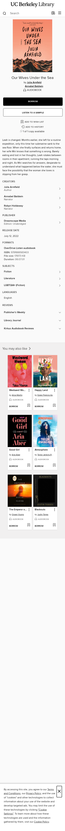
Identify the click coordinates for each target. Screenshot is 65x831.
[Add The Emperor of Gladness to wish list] (29, 525)
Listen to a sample (33, 112)
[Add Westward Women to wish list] (29, 406)
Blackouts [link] (40, 509)
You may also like (15, 349)
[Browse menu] (60, 13)
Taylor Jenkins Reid (45, 455)
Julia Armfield (34, 82)
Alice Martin (17, 395)
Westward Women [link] (18, 390)
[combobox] (26, 13)
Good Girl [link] (14, 449)
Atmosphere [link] (41, 449)
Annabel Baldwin (34, 86)
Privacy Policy (33, 793)
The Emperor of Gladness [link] (18, 509)
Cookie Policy (41, 821)
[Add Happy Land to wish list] (54, 406)
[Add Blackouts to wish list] (54, 525)
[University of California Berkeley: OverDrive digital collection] (32, 5)
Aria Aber (16, 455)
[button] (33, 101)
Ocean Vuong (18, 514)
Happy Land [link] (41, 390)
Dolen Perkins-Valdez (45, 395)
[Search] (4, 13)
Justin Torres (42, 514)
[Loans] (53, 13)
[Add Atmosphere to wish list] (54, 465)
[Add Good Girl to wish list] (29, 465)
